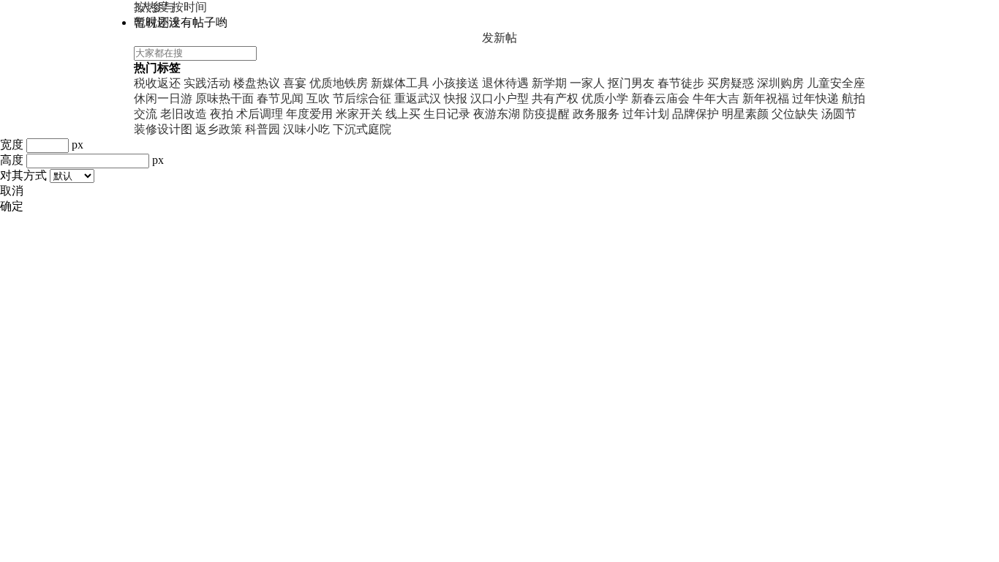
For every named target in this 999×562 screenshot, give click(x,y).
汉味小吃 (306, 129)
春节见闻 (280, 98)
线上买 (403, 114)
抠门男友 (631, 83)
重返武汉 (417, 98)
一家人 (587, 83)
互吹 (318, 98)
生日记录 (446, 114)
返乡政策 (218, 129)
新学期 (549, 83)
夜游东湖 (496, 114)
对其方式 (23, 175)
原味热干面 (224, 98)
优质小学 (604, 98)
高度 (11, 160)
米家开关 (359, 114)
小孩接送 (455, 83)
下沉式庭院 (362, 129)
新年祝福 (765, 98)
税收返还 (157, 83)
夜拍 (221, 114)
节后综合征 (362, 98)
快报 (455, 98)
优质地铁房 (338, 83)
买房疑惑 (730, 83)
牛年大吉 (716, 98)
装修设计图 (163, 129)
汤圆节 (838, 114)
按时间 (189, 7)
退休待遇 (505, 83)
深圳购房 (780, 83)
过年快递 (815, 98)
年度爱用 (309, 114)
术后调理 (259, 114)
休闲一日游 (163, 98)
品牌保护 (695, 114)
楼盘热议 (256, 83)
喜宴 (294, 83)
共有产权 (555, 98)
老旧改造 (183, 114)
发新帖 (499, 37)
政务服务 (596, 114)
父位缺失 (795, 114)
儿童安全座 (836, 83)
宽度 (11, 144)
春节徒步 (680, 83)
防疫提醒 (546, 114)
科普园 (262, 129)
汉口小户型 (499, 98)
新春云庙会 (660, 98)
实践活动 (207, 83)
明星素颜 (745, 114)
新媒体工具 (400, 83)
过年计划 (645, 114)
